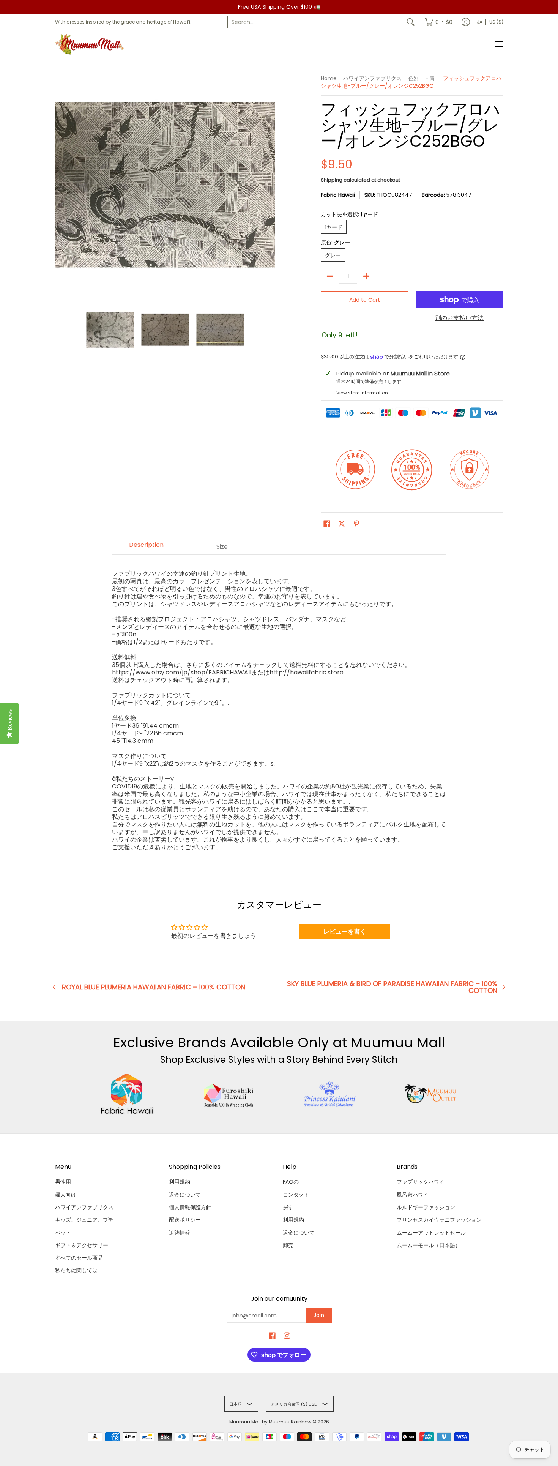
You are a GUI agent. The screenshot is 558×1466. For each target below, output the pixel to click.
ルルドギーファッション (426, 1207)
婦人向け (65, 1194)
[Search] (411, 22)
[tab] (146, 547)
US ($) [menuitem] (496, 22)
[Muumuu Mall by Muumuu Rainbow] (91, 44)
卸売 (288, 1245)
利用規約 (179, 1182)
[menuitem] (438, 22)
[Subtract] (330, 276)
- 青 (430, 78)
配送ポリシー (185, 1220)
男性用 (63, 1182)
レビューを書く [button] (344, 931)
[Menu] (498, 44)
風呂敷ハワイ (413, 1194)
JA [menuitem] (479, 22)
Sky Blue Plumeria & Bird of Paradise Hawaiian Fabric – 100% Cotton (392, 987)
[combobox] (316, 22)
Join (319, 1315)
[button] (327, 523)
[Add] (366, 276)
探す (288, 1207)
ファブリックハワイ (421, 1182)
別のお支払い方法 (459, 318)
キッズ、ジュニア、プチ (84, 1220)
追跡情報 (179, 1232)
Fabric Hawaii (338, 195)
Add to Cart (364, 300)
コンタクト (296, 1194)
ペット (63, 1232)
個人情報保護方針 (190, 1207)
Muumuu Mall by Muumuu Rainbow (270, 1422)
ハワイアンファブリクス (84, 1207)
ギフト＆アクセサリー (81, 1245)
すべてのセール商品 (79, 1258)
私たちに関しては (76, 1270)
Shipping (331, 180)
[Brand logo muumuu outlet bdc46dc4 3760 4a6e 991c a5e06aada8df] (431, 1094)
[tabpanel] (279, 706)
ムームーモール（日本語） (428, 1245)
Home (329, 78)
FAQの (291, 1182)
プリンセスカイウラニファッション (439, 1220)
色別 (413, 78)
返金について (185, 1194)
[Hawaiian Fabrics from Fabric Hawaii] (127, 1094)
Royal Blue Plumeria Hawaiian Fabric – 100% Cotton (153, 987)
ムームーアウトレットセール (431, 1232)
